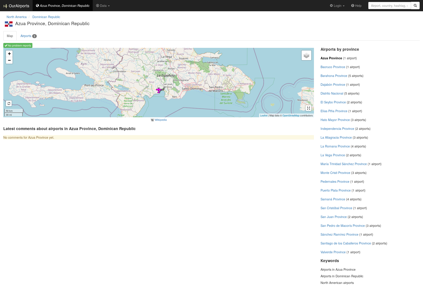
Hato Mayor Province (335, 119)
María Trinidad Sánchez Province (344, 164)
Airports (27, 36)
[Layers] (306, 55)
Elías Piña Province (334, 111)
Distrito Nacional (332, 93)
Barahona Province (334, 75)
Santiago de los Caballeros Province (346, 243)
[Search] (415, 5)
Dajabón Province (333, 84)
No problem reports (19, 45)
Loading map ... (158, 82)
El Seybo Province (333, 102)
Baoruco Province (333, 67)
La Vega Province (333, 155)
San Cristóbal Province (336, 208)
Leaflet (263, 115)
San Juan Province (334, 216)
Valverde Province (333, 252)
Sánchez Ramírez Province (339, 234)
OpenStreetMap (290, 115)
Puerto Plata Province (336, 190)
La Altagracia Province (336, 137)
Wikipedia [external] (160, 119)
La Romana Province (335, 146)
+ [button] (9, 53)
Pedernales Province (335, 181)
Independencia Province (337, 128)
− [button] (9, 60)
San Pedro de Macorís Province (343, 225)
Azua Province (331, 58)
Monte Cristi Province (335, 172)
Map (10, 36)
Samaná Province (333, 199)
